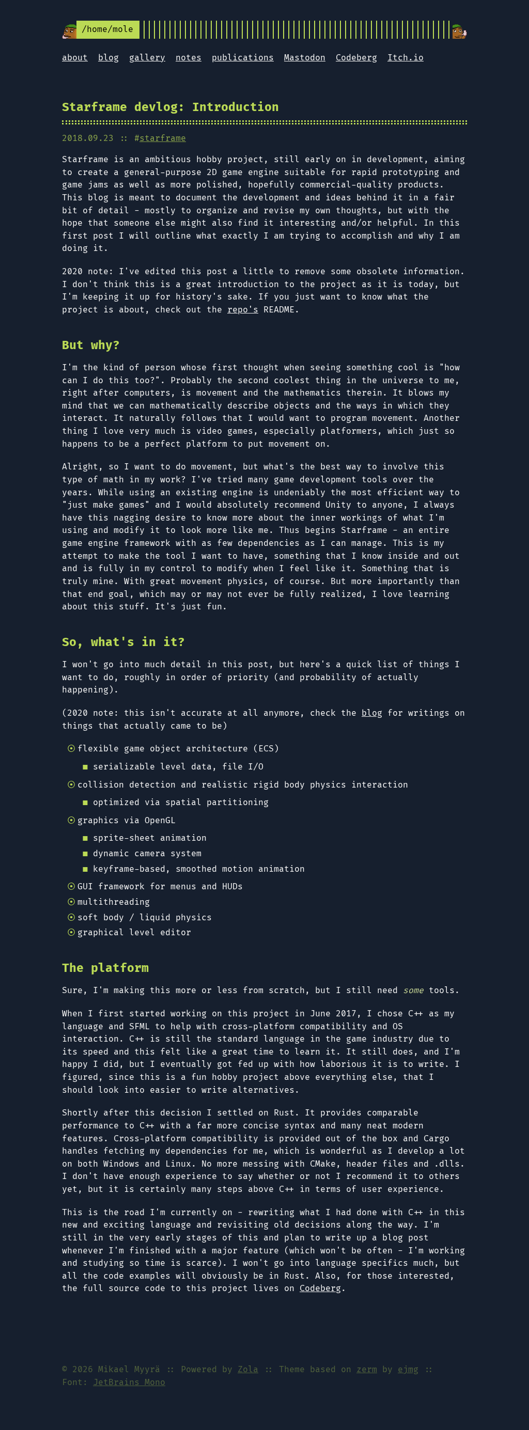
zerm (366, 1369)
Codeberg (356, 58)
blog (108, 58)
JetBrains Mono (129, 1382)
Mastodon (304, 58)
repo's (242, 310)
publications (243, 58)
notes (188, 58)
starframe (162, 138)
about (75, 58)
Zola (248, 1369)
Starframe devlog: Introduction (170, 107)
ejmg (408, 1369)
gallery (147, 58)
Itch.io (405, 58)
